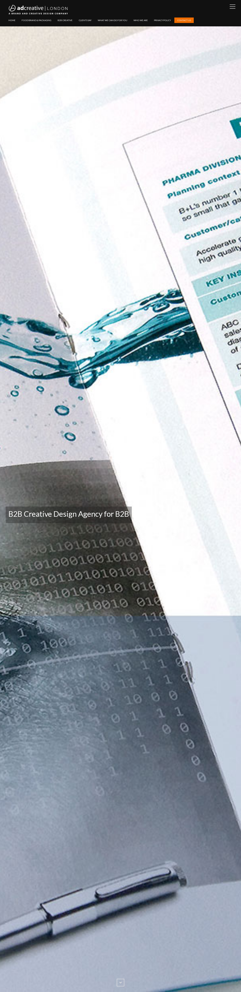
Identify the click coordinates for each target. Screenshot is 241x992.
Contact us (184, 20)
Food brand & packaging (36, 20)
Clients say (85, 20)
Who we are (140, 20)
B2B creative (65, 20)
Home (11, 20)
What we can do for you (112, 20)
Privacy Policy (162, 20)
